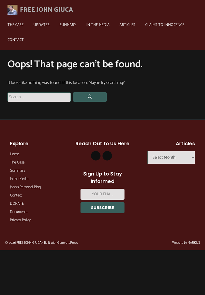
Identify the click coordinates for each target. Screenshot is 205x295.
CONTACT (16, 40)
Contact (16, 195)
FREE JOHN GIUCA (46, 10)
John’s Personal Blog (25, 187)
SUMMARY (68, 25)
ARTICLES (127, 25)
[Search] (90, 97)
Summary (17, 171)
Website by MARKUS (186, 243)
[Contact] (107, 156)
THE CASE (16, 25)
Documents (18, 212)
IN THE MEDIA (98, 25)
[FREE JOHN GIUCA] (11, 9)
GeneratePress (67, 243)
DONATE (17, 203)
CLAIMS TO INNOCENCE (164, 25)
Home (14, 154)
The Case (17, 162)
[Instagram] (95, 156)
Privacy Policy (20, 220)
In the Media (19, 179)
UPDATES (42, 25)
